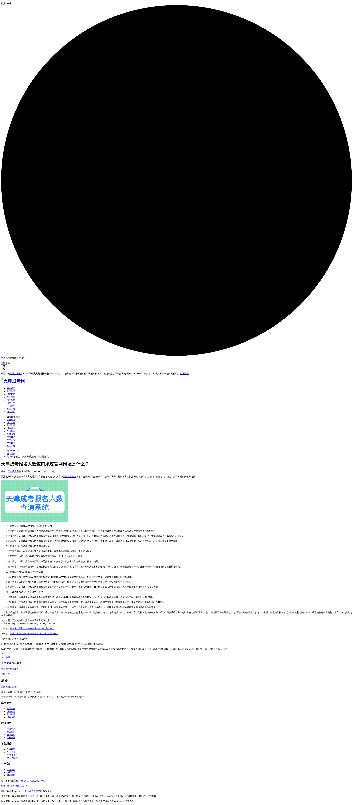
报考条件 (11, 711)
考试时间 (11, 425)
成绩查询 (11, 734)
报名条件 (11, 428)
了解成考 (11, 419)
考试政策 (11, 391)
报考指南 (11, 394)
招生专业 (11, 403)
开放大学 (11, 406)
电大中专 (11, 409)
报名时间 (11, 422)
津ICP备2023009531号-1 (18, 786)
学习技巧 (11, 437)
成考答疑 (11, 453)
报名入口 (11, 411)
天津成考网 (12, 451)
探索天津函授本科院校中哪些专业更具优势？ (32, 628)
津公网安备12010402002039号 (30, 781)
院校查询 (11, 729)
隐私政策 (11, 772)
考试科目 (11, 431)
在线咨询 (11, 749)
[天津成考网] (13, 380)
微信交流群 (12, 758)
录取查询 (11, 737)
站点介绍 (11, 769)
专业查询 (11, 732)
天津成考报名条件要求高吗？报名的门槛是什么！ (34, 633)
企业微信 (11, 752)
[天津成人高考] (9, 686)
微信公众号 (12, 755)
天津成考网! (16, 373)
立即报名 (6, 363)
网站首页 (11, 388)
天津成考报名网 (34, 791)
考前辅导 (11, 443)
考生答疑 (11, 397)
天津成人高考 (14, 471)
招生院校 (11, 400)
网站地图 (184, 373)
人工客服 (5, 657)
